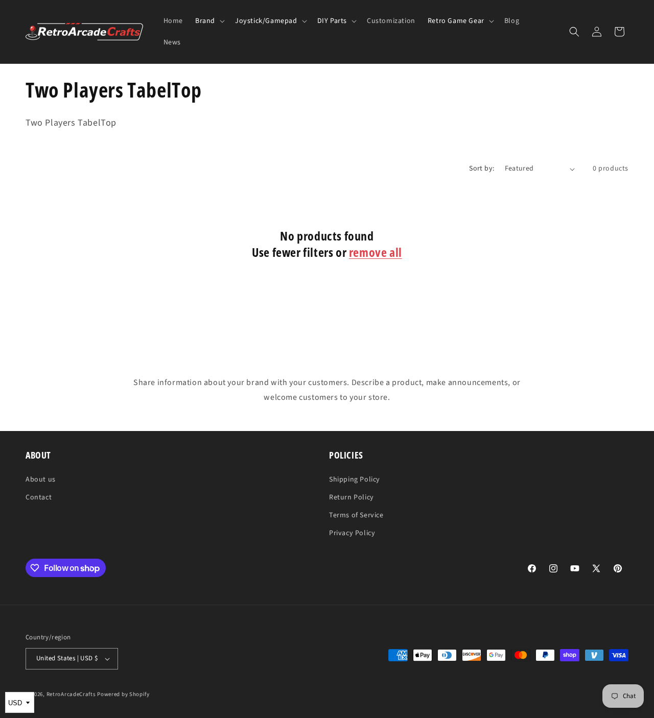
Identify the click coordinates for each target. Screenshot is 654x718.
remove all (375, 252)
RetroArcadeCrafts (71, 694)
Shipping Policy (354, 479)
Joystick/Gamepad (266, 21)
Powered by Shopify (123, 694)
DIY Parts (332, 21)
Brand (205, 21)
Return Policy (351, 497)
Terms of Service (356, 515)
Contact (39, 497)
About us (41, 479)
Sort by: (481, 168)
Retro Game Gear (456, 21)
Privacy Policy (352, 533)
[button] (209, 21)
